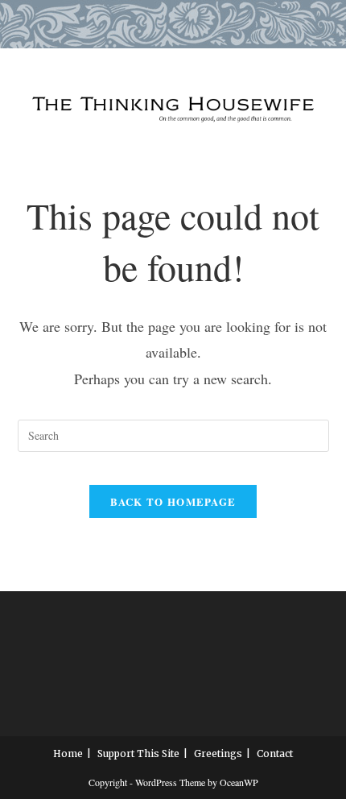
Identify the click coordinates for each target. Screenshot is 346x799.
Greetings (218, 753)
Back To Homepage (173, 501)
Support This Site (138, 753)
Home (68, 753)
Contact (275, 753)
